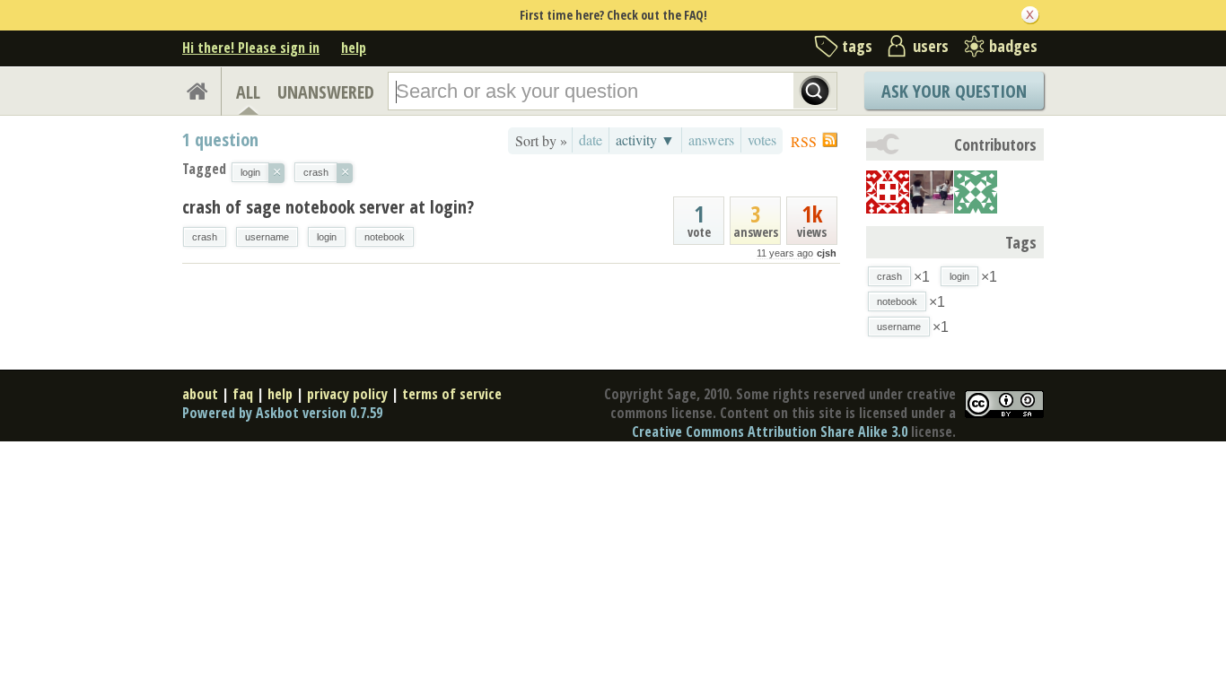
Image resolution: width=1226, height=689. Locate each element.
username (267, 236)
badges (1013, 46)
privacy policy (347, 394)
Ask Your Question (954, 91)
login (327, 236)
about (200, 394)
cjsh (826, 253)
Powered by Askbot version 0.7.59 (282, 413)
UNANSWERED (325, 92)
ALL (248, 92)
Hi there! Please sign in (251, 47)
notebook (384, 236)
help (353, 47)
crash (204, 236)
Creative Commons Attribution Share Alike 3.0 (769, 431)
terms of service (452, 394)
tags (857, 46)
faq (242, 394)
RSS (804, 141)
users (931, 46)
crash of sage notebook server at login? (328, 207)
